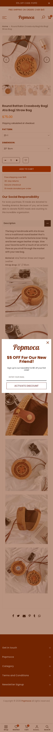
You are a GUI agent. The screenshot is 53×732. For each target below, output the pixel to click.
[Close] (47, 342)
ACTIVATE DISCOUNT (26, 386)
